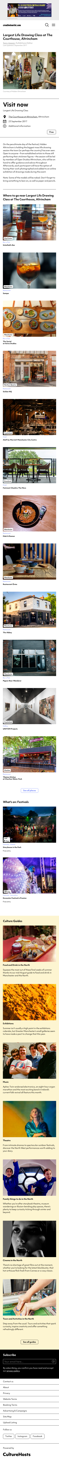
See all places (29, 790)
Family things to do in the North (18, 1199)
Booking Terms (10, 1405)
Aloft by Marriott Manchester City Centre (20, 440)
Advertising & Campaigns (15, 1410)
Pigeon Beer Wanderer (12, 681)
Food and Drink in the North (16, 965)
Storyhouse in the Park (12, 847)
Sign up (52, 1362)
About (6, 1387)
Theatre (7, 1140)
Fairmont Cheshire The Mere (14, 488)
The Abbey (7, 633)
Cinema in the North (12, 1260)
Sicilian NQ (7, 392)
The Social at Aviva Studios (9, 342)
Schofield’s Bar (9, 245)
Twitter (8, 1436)
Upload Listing (10, 1422)
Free (51, 132)
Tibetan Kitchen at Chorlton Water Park (12, 778)
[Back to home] (12, 25)
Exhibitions (8, 1023)
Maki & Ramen (9, 536)
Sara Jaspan (9, 43)
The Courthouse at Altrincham (23, 116)
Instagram (22, 1436)
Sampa (6, 293)
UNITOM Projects (10, 729)
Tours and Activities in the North (18, 1319)
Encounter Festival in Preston (14, 898)
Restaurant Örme (10, 584)
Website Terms (10, 1399)
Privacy (6, 1393)
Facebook (37, 1436)
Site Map (7, 1416)
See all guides (29, 1342)
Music (6, 1082)
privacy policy (13, 1371)
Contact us (8, 1381)
